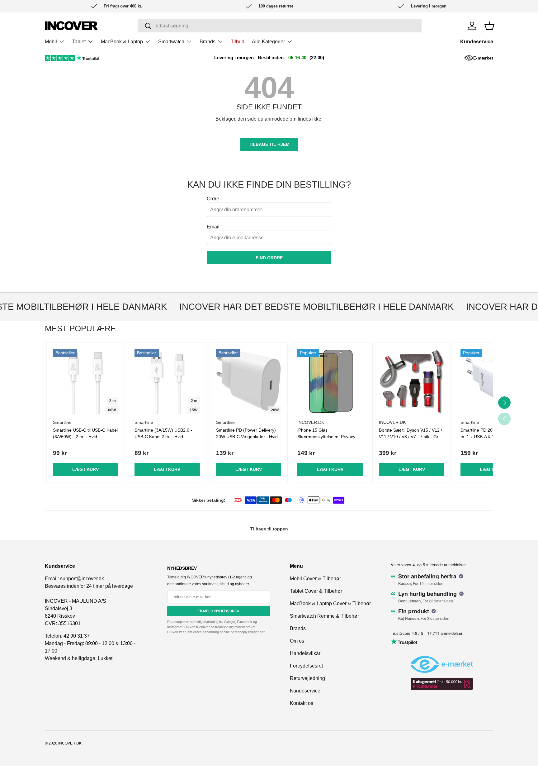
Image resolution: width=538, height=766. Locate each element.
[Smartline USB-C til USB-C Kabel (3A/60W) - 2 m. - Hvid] (85, 381)
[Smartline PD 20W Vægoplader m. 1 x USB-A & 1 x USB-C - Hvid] (493, 381)
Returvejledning (307, 678)
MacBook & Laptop (122, 41)
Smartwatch (171, 41)
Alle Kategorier (268, 41)
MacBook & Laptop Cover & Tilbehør (330, 603)
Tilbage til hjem (269, 144)
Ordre (213, 198)
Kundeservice (476, 41)
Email (213, 226)
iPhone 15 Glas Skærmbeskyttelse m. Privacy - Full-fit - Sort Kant (327, 437)
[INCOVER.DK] (71, 26)
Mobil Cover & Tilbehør (315, 578)
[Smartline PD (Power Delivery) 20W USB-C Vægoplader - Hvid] (248, 381)
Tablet (79, 41)
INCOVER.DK (70, 743)
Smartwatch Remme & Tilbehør (324, 616)
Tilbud (237, 41)
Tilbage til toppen (269, 528)
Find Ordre (269, 257)
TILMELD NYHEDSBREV (218, 611)
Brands (207, 41)
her (262, 632)
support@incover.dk (82, 578)
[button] (489, 26)
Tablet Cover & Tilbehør (316, 591)
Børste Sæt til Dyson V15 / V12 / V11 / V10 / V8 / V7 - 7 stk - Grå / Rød (411, 437)
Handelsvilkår (305, 653)
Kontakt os (301, 703)
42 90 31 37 (77, 636)
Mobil (51, 41)
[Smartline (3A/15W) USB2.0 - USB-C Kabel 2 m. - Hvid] (167, 381)
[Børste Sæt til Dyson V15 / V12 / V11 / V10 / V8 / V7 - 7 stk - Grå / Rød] (411, 381)
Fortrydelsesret (306, 665)
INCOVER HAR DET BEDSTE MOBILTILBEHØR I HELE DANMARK (308, 307)
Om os (297, 641)
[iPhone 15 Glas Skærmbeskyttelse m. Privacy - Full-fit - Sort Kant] (330, 381)
